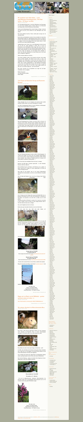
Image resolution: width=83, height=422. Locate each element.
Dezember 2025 (52, 84)
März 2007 (51, 316)
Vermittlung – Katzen (53, 63)
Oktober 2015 (52, 207)
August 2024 (52, 101)
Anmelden (51, 386)
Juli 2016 (51, 198)
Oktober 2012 (52, 245)
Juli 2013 (51, 236)
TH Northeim (52, 362)
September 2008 (52, 298)
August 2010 (52, 273)
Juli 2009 (51, 287)
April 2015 (51, 213)
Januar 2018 (52, 180)
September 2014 (52, 221)
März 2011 (51, 266)
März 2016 (51, 201)
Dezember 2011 (52, 256)
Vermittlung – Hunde (53, 56)
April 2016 (51, 200)
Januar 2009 (52, 294)
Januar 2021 (52, 142)
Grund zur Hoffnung (53, 382)
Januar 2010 (52, 281)
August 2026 (52, 75)
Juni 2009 (51, 288)
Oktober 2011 (52, 258)
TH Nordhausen (52, 361)
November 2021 (52, 131)
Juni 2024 (51, 103)
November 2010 (52, 270)
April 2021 (51, 139)
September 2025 (52, 87)
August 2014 (52, 222)
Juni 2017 (51, 187)
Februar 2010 (52, 280)
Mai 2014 (51, 225)
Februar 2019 (52, 166)
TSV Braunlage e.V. (53, 364)
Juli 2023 (51, 115)
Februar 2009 (52, 293)
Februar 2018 (52, 179)
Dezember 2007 (52, 308)
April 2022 (51, 128)
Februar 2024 (52, 108)
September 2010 (52, 272)
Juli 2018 (51, 173)
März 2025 (51, 94)
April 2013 (51, 239)
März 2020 (51, 152)
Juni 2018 (51, 174)
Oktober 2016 (52, 195)
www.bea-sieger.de (39, 263)
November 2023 (52, 111)
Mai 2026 (51, 79)
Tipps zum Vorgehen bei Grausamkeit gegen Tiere (53, 32)
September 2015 (52, 208)
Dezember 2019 (52, 155)
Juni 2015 (51, 211)
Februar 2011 (52, 267)
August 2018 (52, 172)
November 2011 (52, 257)
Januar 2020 (52, 154)
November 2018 (52, 169)
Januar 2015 (52, 216)
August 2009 (52, 286)
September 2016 (52, 196)
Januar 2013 (52, 242)
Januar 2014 (52, 229)
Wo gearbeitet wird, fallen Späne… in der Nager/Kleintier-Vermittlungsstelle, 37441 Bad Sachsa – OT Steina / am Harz (30, 19)
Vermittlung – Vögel (53, 68)
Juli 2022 (51, 126)
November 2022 (52, 124)
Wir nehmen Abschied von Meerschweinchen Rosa (31, 307)
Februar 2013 (52, 241)
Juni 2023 (51, 116)
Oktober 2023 (52, 112)
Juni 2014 (51, 224)
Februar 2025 (52, 95)
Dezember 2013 (52, 230)
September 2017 (52, 184)
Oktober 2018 (52, 170)
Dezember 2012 (52, 243)
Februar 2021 (52, 141)
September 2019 (52, 158)
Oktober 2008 (52, 297)
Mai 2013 (51, 238)
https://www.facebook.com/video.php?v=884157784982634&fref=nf (30, 301)
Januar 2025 (52, 96)
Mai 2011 (51, 264)
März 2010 (51, 279)
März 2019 (51, 165)
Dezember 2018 (52, 168)
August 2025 (52, 88)
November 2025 (52, 85)
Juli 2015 (51, 210)
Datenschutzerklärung (53, 20)
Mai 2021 (51, 138)
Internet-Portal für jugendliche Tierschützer (52, 340)
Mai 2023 (51, 117)
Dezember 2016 (52, 193)
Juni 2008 (51, 301)
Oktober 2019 (52, 157)
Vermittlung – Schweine (53, 66)
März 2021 (51, 140)
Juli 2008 (51, 300)
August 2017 (52, 185)
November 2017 (52, 182)
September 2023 (52, 113)
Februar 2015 (52, 215)
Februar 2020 (52, 153)
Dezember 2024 (52, 97)
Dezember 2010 (52, 269)
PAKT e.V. (51, 369)
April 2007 (51, 315)
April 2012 (51, 252)
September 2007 (52, 311)
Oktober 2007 (52, 310)
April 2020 (51, 151)
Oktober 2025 (52, 86)
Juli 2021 (51, 136)
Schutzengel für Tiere (53, 348)
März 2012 (51, 253)
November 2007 (52, 309)
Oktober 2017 (52, 183)
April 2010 (51, 278)
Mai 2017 (51, 188)
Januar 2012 (52, 255)
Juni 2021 (51, 137)
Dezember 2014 (52, 217)
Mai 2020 (51, 150)
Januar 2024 (52, 109)
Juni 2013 (51, 237)
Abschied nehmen (36, 292)
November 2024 (52, 98)
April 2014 (51, 226)
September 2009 (52, 285)
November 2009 (52, 283)
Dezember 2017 (52, 181)
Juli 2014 (51, 223)
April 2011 (51, 265)
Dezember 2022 (52, 123)
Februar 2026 (52, 82)
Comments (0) (43, 76)
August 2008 (52, 299)
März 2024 (51, 107)
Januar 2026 (52, 83)
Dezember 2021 (52, 130)
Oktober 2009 (52, 284)
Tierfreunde (51, 50)
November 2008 (52, 296)
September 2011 (52, 259)
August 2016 (52, 197)
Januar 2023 (52, 122)
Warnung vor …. (52, 69)
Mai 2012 (51, 251)
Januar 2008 (52, 307)
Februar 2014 (52, 228)
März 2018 (51, 178)
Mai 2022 (51, 127)
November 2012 (52, 244)
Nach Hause (51, 15)
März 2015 (51, 214)
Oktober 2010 (52, 271)
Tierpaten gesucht (52, 53)
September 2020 (52, 146)
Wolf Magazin (52, 349)
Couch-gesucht (52, 334)
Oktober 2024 (52, 99)
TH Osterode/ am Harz (53, 363)
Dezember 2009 (52, 282)
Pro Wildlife (51, 370)
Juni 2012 (51, 250)
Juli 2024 (51, 102)
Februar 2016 (52, 202)
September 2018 (52, 171)
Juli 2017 (51, 186)
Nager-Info (51, 344)
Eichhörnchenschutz (53, 368)
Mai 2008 (51, 302)
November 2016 (52, 194)
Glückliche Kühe (52, 335)
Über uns (51, 19)
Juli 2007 (51, 313)
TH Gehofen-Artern (53, 360)
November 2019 (52, 156)
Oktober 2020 (52, 145)
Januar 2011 (51, 268)
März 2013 (51, 240)
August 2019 (52, 159)
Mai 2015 (51, 212)
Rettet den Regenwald (53, 371)
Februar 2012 (52, 254)
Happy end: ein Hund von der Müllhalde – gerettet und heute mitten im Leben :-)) (31, 297)
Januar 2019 (52, 167)
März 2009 (51, 292)
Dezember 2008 (52, 295)
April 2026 (51, 80)
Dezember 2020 (52, 143)
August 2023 (52, 114)
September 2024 (52, 100)
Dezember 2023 (52, 110)
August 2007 (52, 312)
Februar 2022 (52, 129)
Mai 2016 (51, 199)
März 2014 (51, 227)
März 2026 (51, 81)
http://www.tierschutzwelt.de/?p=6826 (38, 259)
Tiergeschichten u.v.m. (35, 76)
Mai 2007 (51, 314)
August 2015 (52, 209)
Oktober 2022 (52, 125)
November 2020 (52, 144)
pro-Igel (51, 345)
